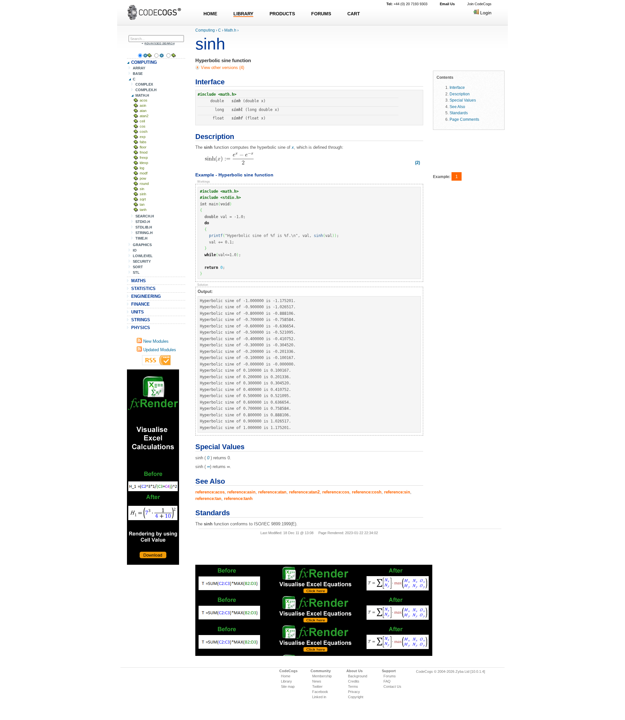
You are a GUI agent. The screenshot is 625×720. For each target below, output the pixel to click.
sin (142, 189)
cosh (143, 131)
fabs (143, 142)
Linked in (319, 697)
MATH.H (142, 95)
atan (143, 111)
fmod (143, 152)
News (316, 681)
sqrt (143, 199)
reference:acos (210, 492)
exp (143, 137)
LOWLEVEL (143, 256)
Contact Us (392, 686)
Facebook (320, 692)
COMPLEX (144, 84)
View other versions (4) (222, 67)
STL (136, 272)
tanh (143, 210)
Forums (389, 676)
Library (286, 681)
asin (143, 105)
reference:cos (335, 492)
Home (285, 676)
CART (353, 13)
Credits (353, 681)
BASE (138, 74)
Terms (353, 686)
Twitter (317, 686)
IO (135, 250)
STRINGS (140, 319)
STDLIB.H (143, 227)
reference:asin (241, 492)
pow (143, 178)
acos (143, 100)
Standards (459, 113)
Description (460, 94)
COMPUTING (144, 62)
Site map (288, 686)
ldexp (144, 163)
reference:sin (397, 492)
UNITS (137, 312)
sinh (143, 194)
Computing (205, 30)
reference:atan (272, 492)
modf (143, 173)
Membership (322, 676)
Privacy (354, 692)
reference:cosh (367, 492)
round (144, 184)
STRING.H (144, 233)
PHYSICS (140, 327)
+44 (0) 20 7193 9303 (406, 4)
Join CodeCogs (479, 4)
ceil (142, 121)
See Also (457, 106)
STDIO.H (142, 222)
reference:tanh (238, 498)
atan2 (144, 116)
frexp (144, 157)
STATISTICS (143, 288)
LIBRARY (243, 13)
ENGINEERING (146, 296)
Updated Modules (159, 349)
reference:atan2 (304, 492)
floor (143, 147)
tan (142, 204)
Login (485, 12)
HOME (210, 13)
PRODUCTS (282, 13)
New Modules (155, 341)
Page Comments (464, 119)
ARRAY (139, 68)
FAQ (387, 681)
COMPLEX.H (146, 90)
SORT (138, 267)
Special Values (463, 100)
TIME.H (141, 238)
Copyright (355, 697)
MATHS (138, 280)
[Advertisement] (153, 467)
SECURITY (142, 261)
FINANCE (140, 304)
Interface (457, 87)
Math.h (230, 30)
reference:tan (208, 498)
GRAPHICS (142, 245)
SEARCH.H (144, 216)
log (142, 168)
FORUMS (321, 13)
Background (357, 676)
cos (143, 126)
